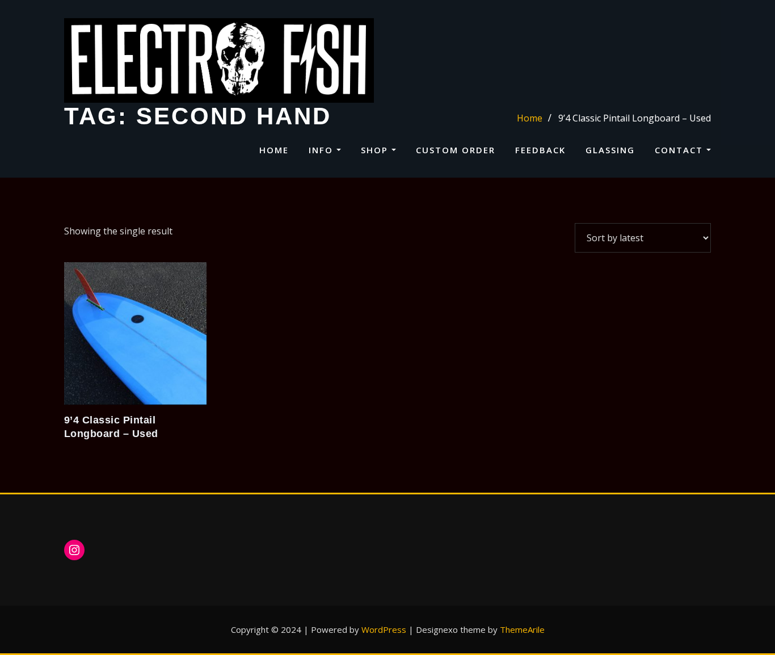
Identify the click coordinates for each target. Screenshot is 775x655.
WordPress (383, 629)
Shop (376, 150)
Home (274, 150)
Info (322, 150)
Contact (680, 150)
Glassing (610, 150)
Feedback (540, 150)
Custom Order (455, 150)
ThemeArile (522, 629)
